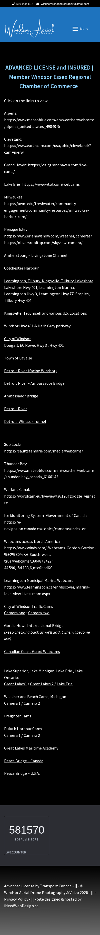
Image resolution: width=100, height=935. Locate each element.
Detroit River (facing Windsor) (30, 370)
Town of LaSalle (18, 357)
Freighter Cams (17, 715)
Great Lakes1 (15, 683)
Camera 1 (12, 703)
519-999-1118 (24, 3)
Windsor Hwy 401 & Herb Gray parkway (37, 325)
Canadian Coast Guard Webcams (32, 651)
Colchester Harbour (21, 268)
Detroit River (15, 408)
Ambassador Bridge (21, 395)
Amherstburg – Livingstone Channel (35, 255)
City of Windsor (17, 338)
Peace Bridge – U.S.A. (22, 773)
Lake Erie (65, 683)
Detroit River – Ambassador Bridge (34, 383)
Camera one (14, 612)
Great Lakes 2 (42, 683)
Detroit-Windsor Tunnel (25, 421)
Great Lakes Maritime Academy (31, 748)
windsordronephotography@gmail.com (65, 3)
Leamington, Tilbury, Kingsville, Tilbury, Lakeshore (48, 280)
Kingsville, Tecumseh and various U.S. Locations (45, 313)
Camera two (38, 612)
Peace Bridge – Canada (23, 760)
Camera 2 (32, 703)
